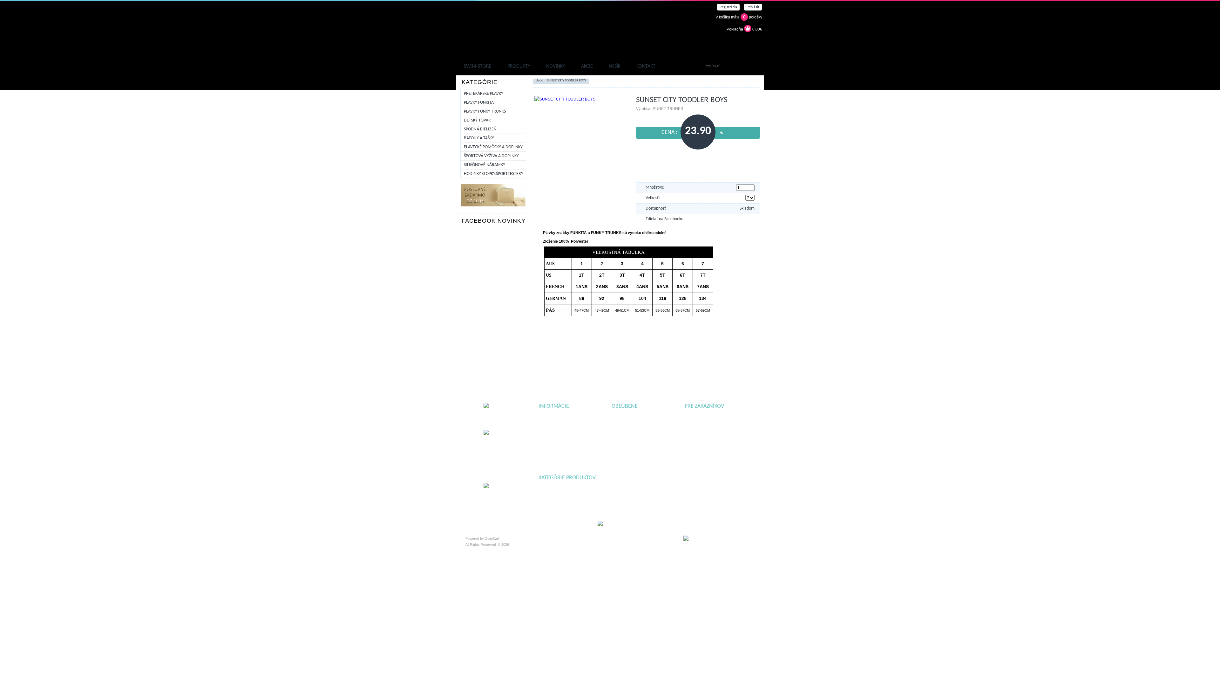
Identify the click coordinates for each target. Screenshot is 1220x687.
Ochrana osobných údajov (558, 430)
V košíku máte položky (738, 17)
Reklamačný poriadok (555, 417)
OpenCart (492, 539)
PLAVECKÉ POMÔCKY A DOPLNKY (493, 147)
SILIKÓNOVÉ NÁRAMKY (484, 165)
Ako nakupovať (550, 443)
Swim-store (477, 66)
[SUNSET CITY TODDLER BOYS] (564, 99)
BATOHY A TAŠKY (479, 138)
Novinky (555, 66)
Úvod (539, 80)
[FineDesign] (719, 541)
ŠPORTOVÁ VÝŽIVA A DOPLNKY (491, 156)
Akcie (587, 66)
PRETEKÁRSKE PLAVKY (483, 93)
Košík (614, 66)
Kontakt (645, 66)
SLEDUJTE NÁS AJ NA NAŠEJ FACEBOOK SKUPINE (611, 370)
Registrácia (693, 430)
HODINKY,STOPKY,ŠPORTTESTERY (493, 173)
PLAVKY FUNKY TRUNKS (485, 111)
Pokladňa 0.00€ (744, 29)
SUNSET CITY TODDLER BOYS (566, 80)
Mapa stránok (695, 417)
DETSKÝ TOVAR (477, 120)
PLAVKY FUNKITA (479, 102)
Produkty (518, 66)
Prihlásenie (693, 424)
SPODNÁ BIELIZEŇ (480, 129)
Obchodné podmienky (555, 424)
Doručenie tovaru (552, 437)
